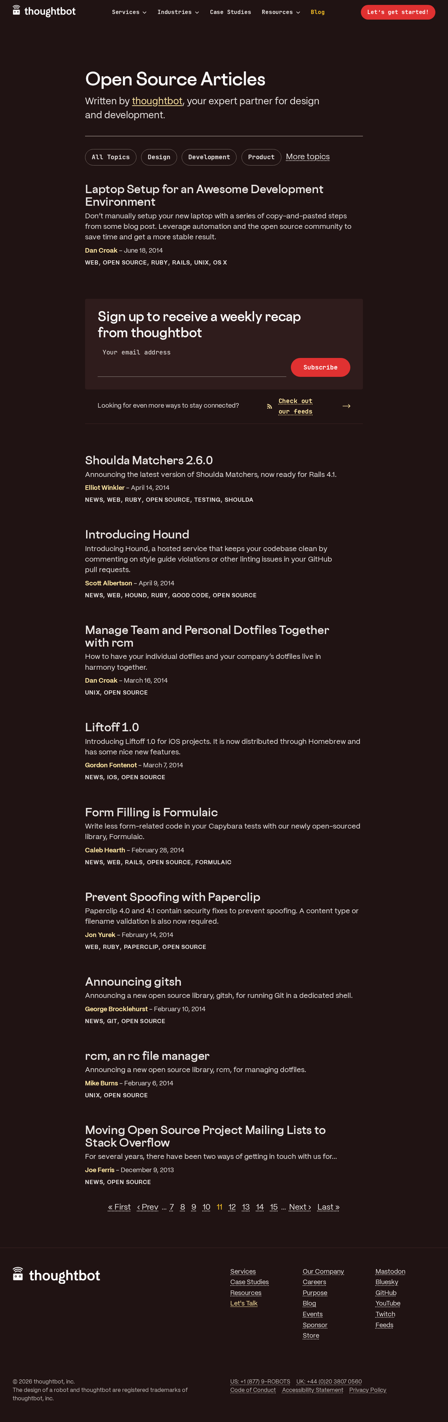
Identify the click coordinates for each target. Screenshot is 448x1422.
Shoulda (239, 500)
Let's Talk (244, 1304)
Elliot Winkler (105, 488)
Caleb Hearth (105, 851)
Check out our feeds (296, 406)
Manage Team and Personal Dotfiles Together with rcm (207, 635)
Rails (181, 263)
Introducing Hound (137, 534)
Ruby (159, 263)
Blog (317, 12)
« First (119, 1207)
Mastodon (390, 1272)
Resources (277, 12)
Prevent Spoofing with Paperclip (172, 896)
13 (246, 1207)
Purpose (315, 1293)
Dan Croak (101, 251)
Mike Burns (101, 1084)
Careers (314, 1283)
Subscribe (320, 367)
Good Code (190, 595)
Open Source (125, 263)
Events (313, 1315)
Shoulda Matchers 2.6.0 (148, 460)
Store (311, 1336)
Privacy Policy (367, 1390)
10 (206, 1207)
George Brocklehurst (116, 1010)
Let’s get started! (398, 12)
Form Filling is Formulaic (151, 812)
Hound (136, 595)
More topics (308, 157)
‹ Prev (148, 1207)
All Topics (111, 157)
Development (209, 157)
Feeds (384, 1326)
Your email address (137, 352)
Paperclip (141, 947)
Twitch (385, 1315)
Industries (175, 12)
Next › (300, 1207)
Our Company (323, 1272)
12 (232, 1207)
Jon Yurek (100, 935)
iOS (112, 777)
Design (159, 157)
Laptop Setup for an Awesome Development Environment (204, 195)
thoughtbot (157, 101)
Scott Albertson (108, 584)
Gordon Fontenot (111, 766)
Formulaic (213, 862)
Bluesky (387, 1283)
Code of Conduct (253, 1390)
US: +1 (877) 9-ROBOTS (260, 1382)
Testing (207, 500)
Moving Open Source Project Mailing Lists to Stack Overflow (205, 1135)
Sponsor (315, 1326)
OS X (220, 263)
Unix (201, 263)
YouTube (388, 1304)
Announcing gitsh (133, 981)
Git (112, 1021)
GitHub (386, 1293)
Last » (328, 1207)
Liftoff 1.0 (112, 727)
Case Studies (230, 12)
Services (126, 12)
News (94, 500)
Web (92, 263)
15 (274, 1207)
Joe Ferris (99, 1171)
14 (260, 1207)
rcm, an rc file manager (147, 1055)
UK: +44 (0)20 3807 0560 (329, 1382)
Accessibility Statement (312, 1390)
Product (261, 157)
